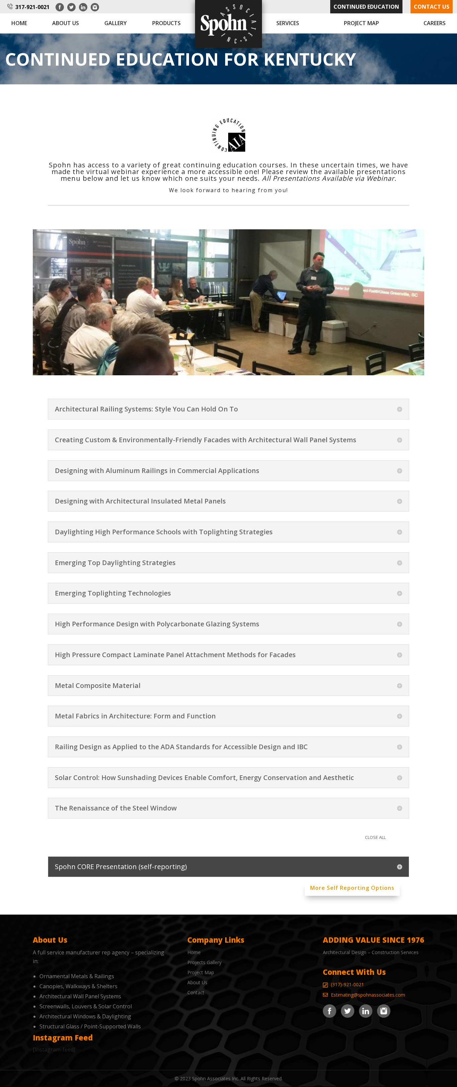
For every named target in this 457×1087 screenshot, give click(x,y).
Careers (435, 23)
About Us (197, 982)
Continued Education (366, 6)
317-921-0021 (32, 7)
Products (166, 23)
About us (65, 23)
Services (287, 23)
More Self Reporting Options (352, 887)
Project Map (361, 23)
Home (19, 23)
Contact (195, 992)
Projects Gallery (204, 962)
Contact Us (431, 6)
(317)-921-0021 (347, 984)
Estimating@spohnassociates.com (368, 995)
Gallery (115, 23)
